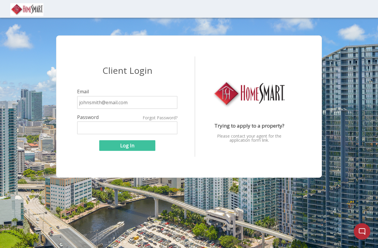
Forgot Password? (160, 118)
